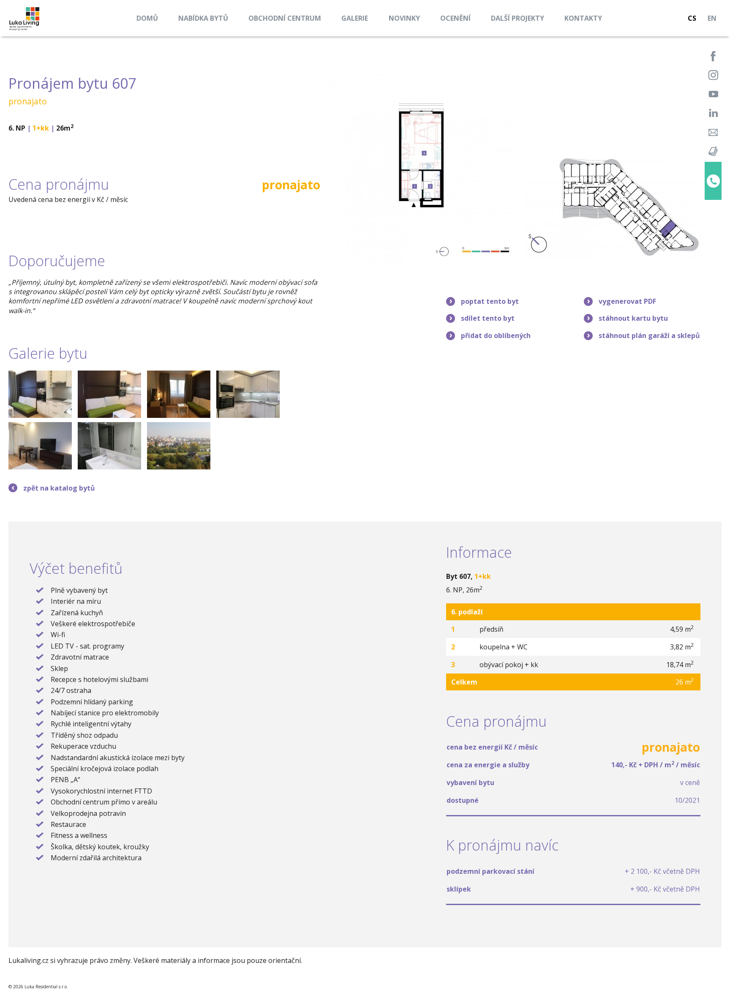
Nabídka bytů (203, 18)
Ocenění (455, 18)
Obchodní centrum (284, 18)
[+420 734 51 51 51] (713, 181)
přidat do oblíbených (496, 335)
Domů (147, 18)
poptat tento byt (490, 301)
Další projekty (517, 18)
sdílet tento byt (488, 318)
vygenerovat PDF (627, 301)
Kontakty (583, 18)
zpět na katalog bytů (59, 488)
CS (692, 18)
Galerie (354, 18)
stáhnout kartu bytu (633, 318)
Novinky (404, 18)
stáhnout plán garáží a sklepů (649, 335)
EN (712, 18)
